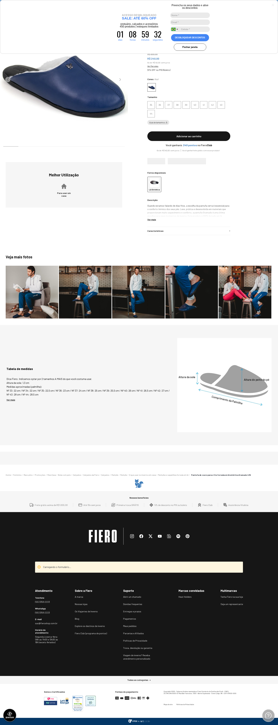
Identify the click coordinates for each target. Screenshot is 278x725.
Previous (7, 79)
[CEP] (187, 164)
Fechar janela (190, 47)
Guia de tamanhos (157, 122)
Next (120, 79)
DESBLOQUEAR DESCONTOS (190, 37)
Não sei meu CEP (153, 174)
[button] (151, 105)
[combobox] (175, 29)
